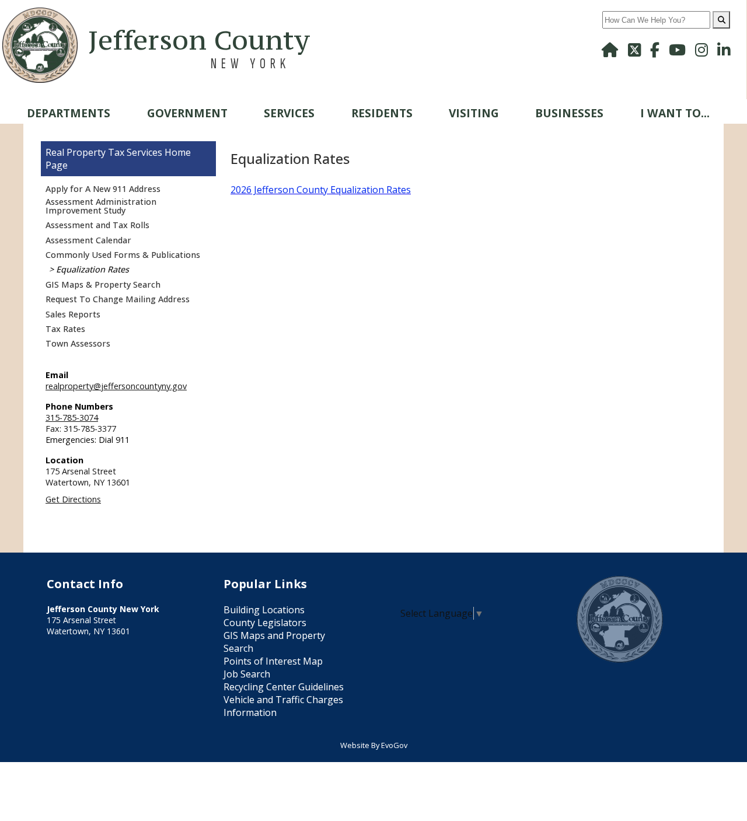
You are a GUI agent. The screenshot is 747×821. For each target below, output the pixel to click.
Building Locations (264, 609)
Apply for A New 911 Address (103, 188)
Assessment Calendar (88, 240)
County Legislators (265, 622)
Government (187, 113)
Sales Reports (73, 314)
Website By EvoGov (373, 745)
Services (289, 113)
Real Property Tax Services (104, 152)
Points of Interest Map (273, 661)
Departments (68, 113)
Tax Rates (65, 328)
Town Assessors (78, 343)
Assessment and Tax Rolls (97, 224)
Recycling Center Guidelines (284, 686)
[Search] (721, 20)
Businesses (569, 113)
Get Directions (73, 499)
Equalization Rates (92, 269)
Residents (382, 113)
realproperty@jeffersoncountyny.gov (116, 386)
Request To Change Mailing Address (118, 299)
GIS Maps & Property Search (103, 284)
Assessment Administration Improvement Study (101, 205)
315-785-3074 (72, 417)
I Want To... (675, 113)
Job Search (247, 674)
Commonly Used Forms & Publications (123, 254)
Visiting (474, 113)
